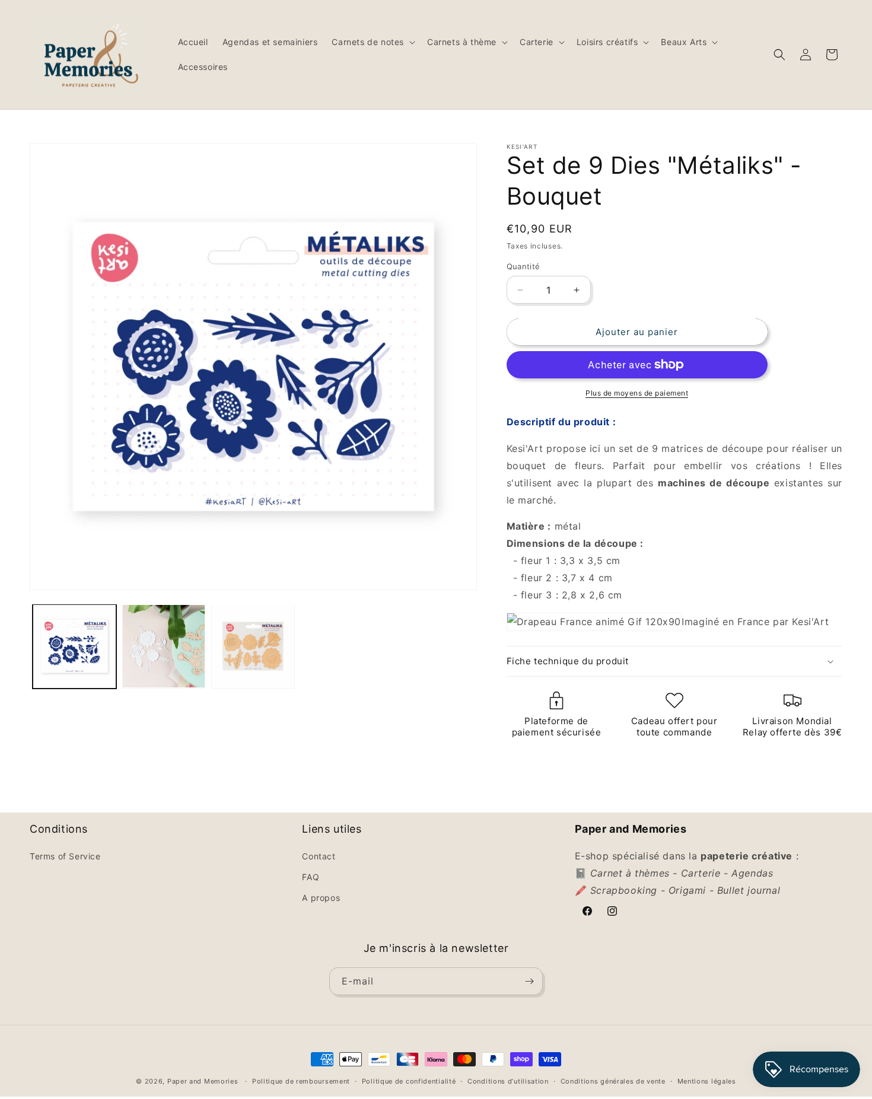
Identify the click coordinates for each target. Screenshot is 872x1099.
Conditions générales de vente (613, 1081)
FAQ (310, 877)
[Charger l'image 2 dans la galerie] (164, 646)
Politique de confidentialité (409, 1081)
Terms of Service (65, 856)
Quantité (523, 266)
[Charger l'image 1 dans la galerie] (74, 646)
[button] (372, 42)
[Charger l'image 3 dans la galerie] (253, 646)
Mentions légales (706, 1081)
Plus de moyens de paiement (636, 392)
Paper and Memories (202, 1081)
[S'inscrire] (529, 981)
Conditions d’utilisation (508, 1081)
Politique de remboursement (301, 1081)
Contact (318, 856)
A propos (321, 898)
